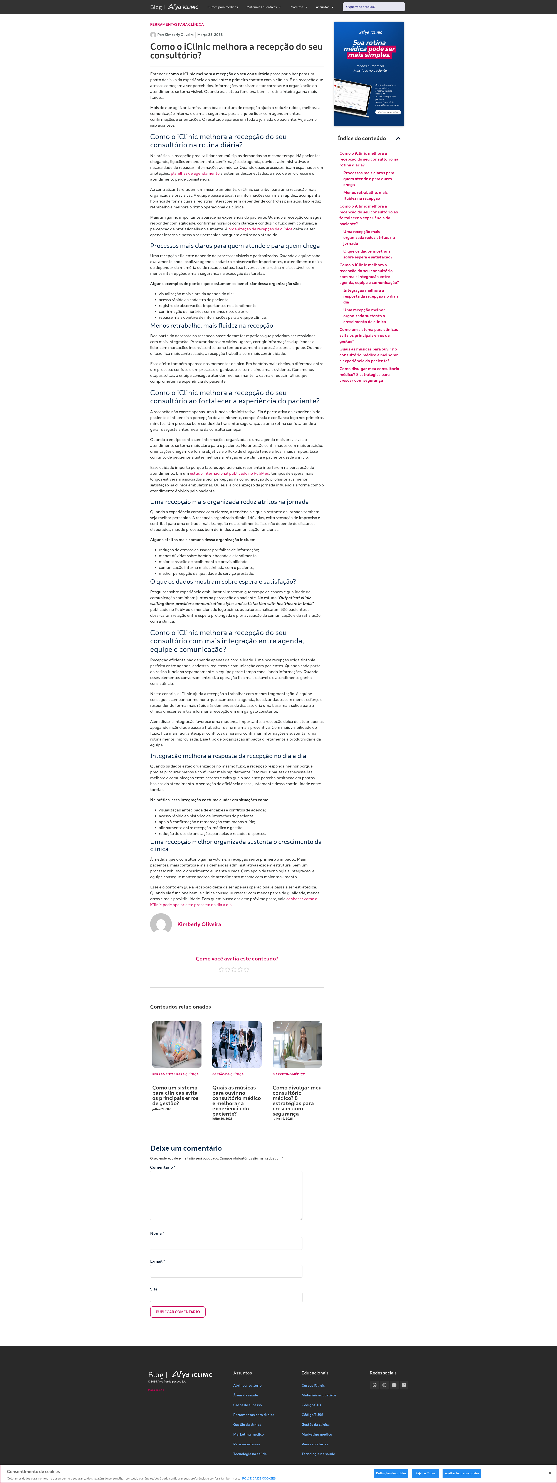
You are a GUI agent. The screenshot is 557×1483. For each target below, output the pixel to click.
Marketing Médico (289, 1074)
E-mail (157, 1261)
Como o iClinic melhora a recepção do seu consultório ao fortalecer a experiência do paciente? (368, 215)
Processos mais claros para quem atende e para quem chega (368, 178)
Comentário (162, 1167)
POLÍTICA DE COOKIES (259, 1478)
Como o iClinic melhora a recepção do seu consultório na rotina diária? (368, 159)
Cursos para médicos (223, 7)
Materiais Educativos (262, 7)
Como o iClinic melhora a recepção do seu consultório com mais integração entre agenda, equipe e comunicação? (369, 273)
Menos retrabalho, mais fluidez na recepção (365, 195)
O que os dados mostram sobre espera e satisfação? (368, 254)
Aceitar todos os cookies (462, 1473)
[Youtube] (394, 1385)
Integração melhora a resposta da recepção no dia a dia (371, 296)
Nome (157, 1233)
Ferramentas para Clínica (177, 24)
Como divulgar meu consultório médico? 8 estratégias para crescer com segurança (297, 1100)
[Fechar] (550, 1473)
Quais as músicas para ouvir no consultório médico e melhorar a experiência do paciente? (236, 1100)
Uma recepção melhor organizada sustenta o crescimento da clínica (364, 315)
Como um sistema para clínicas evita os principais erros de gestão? (175, 1095)
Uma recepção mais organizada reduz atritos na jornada (369, 237)
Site (154, 1289)
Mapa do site (156, 1390)
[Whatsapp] (374, 1385)
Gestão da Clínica (228, 1074)
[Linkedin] (404, 1385)
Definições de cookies (391, 1473)
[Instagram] (384, 1385)
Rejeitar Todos (426, 1473)
